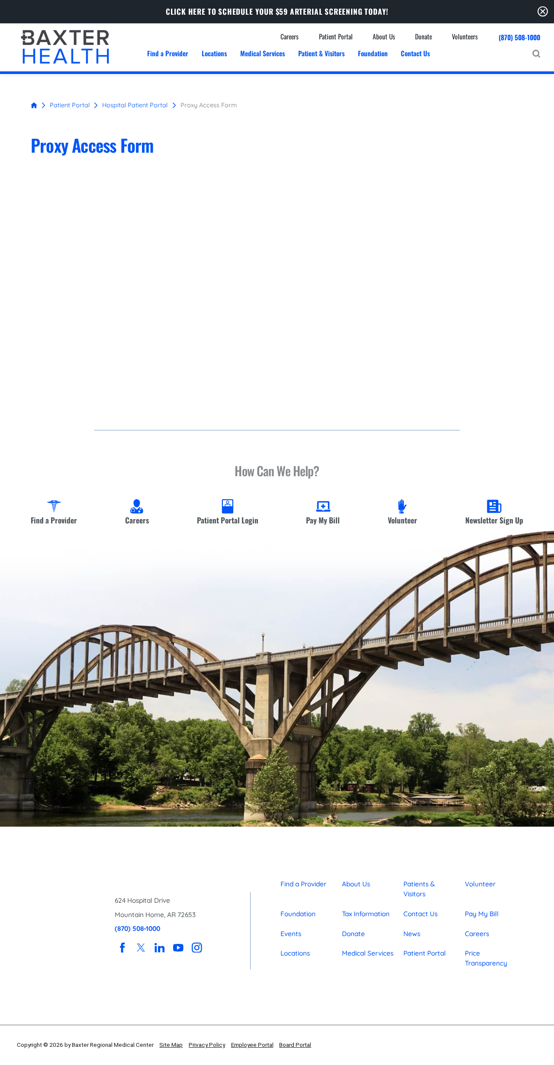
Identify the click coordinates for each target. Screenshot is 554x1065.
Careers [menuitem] (289, 36)
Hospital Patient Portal (134, 105)
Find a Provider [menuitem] (167, 53)
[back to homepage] (34, 105)
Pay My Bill (482, 914)
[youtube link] (178, 947)
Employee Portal (252, 1044)
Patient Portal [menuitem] (336, 36)
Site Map (171, 1044)
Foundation (298, 914)
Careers (477, 934)
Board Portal (295, 1044)
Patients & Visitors (419, 889)
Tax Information (366, 914)
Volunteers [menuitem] (465, 36)
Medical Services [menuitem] (262, 53)
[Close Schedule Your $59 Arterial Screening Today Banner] (542, 11)
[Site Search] (536, 54)
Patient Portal (70, 105)
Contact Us (420, 914)
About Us (356, 884)
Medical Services (367, 953)
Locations (295, 953)
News (411, 934)
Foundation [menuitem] (373, 53)
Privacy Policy (207, 1044)
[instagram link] (196, 947)
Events (290, 934)
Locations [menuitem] (214, 53)
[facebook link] (122, 947)
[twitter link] (140, 947)
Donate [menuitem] (423, 36)
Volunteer (480, 884)
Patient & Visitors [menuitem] (321, 53)
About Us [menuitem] (384, 36)
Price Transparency (486, 958)
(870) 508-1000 (519, 37)
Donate (353, 934)
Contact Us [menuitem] (415, 53)
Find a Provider (303, 884)
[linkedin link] (159, 947)
